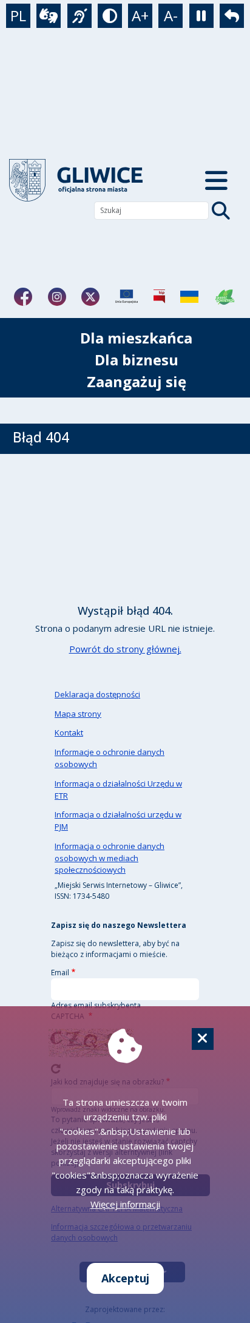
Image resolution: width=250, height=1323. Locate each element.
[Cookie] (203, 1039)
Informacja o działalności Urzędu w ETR (118, 789)
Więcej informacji (125, 1204)
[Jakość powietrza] (225, 297)
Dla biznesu (136, 360)
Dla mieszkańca (136, 338)
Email (60, 972)
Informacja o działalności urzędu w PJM (118, 820)
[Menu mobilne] (216, 180)
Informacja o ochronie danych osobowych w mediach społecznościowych (109, 858)
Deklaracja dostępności (97, 694)
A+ (140, 15)
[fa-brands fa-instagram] (57, 297)
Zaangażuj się (136, 381)
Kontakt (69, 732)
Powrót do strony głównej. (125, 649)
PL (18, 15)
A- (171, 15)
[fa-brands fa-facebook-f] (23, 297)
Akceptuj (125, 1278)
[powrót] (87, 180)
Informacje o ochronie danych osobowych (109, 758)
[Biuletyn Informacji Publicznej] (159, 297)
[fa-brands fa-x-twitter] (90, 297)
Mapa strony (78, 713)
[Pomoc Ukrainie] (189, 297)
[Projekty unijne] (126, 297)
